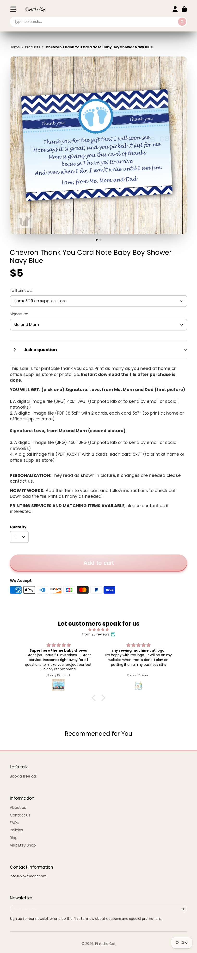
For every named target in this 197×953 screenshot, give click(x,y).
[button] (95, 697)
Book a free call (23, 776)
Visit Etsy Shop (23, 845)
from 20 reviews (95, 634)
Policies (16, 830)
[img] (98, 629)
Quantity (18, 527)
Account (175, 9)
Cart (184, 9)
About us (18, 807)
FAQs (14, 822)
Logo (35, 9)
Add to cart (98, 563)
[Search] (182, 22)
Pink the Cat (105, 943)
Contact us (20, 815)
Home (15, 47)
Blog (14, 837)
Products (32, 47)
